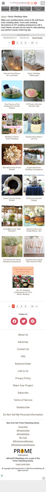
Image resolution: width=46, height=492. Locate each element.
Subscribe (23, 392)
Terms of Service (23, 400)
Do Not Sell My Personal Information (23, 414)
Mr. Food (23, 438)
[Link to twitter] (23, 321)
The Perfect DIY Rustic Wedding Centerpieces (12, 261)
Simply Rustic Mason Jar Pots (34, 138)
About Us (23, 334)
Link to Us (23, 371)
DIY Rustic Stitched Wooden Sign (34, 105)
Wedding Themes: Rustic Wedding (12, 138)
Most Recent (24, 38)
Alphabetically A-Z (9, 38)
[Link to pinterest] (32, 321)
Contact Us (23, 349)
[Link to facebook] (14, 321)
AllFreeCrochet (23, 430)
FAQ (23, 356)
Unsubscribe (23, 407)
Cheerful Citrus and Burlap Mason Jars (34, 230)
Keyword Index (23, 363)
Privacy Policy (23, 378)
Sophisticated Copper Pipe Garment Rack (34, 261)
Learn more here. (23, 464)
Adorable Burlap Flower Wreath (12, 169)
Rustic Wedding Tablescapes (34, 75)
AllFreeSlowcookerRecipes (23, 445)
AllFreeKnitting (23, 434)
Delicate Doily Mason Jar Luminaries (12, 75)
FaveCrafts (23, 427)
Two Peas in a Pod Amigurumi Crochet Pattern (12, 106)
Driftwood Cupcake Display (34, 199)
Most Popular (37, 38)
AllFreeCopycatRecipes (23, 441)
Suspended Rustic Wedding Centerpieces (34, 169)
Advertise (23, 342)
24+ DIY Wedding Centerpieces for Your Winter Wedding (23, 292)
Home (3, 16)
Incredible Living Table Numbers (12, 230)
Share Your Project (23, 385)
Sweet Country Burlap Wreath (12, 199)
